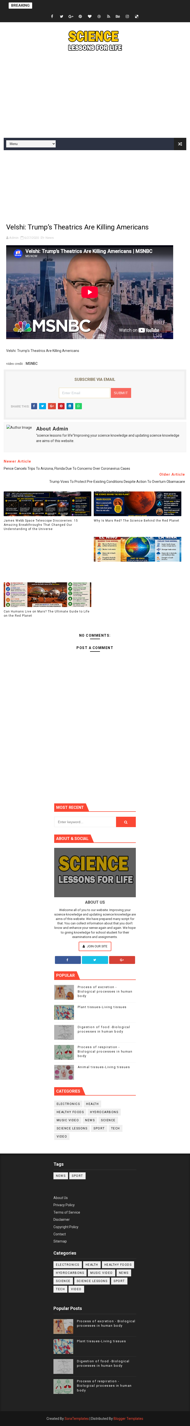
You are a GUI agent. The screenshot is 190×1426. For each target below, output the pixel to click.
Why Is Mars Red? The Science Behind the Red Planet (136, 520)
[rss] (108, 16)
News (50, 238)
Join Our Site (96, 946)
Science (108, 1120)
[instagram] (127, 16)
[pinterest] (80, 16)
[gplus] (71, 16)
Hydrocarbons (104, 1112)
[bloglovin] (90, 16)
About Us (60, 1198)
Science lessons (72, 1128)
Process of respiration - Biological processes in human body (105, 1051)
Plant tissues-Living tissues (102, 1007)
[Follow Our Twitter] (95, 960)
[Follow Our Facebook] (68, 960)
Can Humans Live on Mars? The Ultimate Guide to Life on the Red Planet (47, 613)
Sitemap (60, 1241)
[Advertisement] (95, 95)
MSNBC (32, 364)
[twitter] (61, 16)
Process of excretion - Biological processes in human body (105, 991)
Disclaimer (61, 1220)
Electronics (68, 1104)
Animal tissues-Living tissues (104, 1067)
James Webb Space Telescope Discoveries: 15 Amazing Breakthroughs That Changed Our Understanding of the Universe (41, 525)
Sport (99, 1128)
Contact (59, 1234)
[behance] (118, 16)
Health (92, 1104)
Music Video (68, 1120)
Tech (115, 1128)
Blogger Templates (128, 1419)
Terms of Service (66, 1212)
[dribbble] (99, 16)
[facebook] (52, 16)
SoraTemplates (77, 1419)
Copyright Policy (65, 1227)
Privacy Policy (64, 1205)
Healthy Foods (70, 1112)
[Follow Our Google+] (122, 960)
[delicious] (137, 16)
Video (62, 1136)
